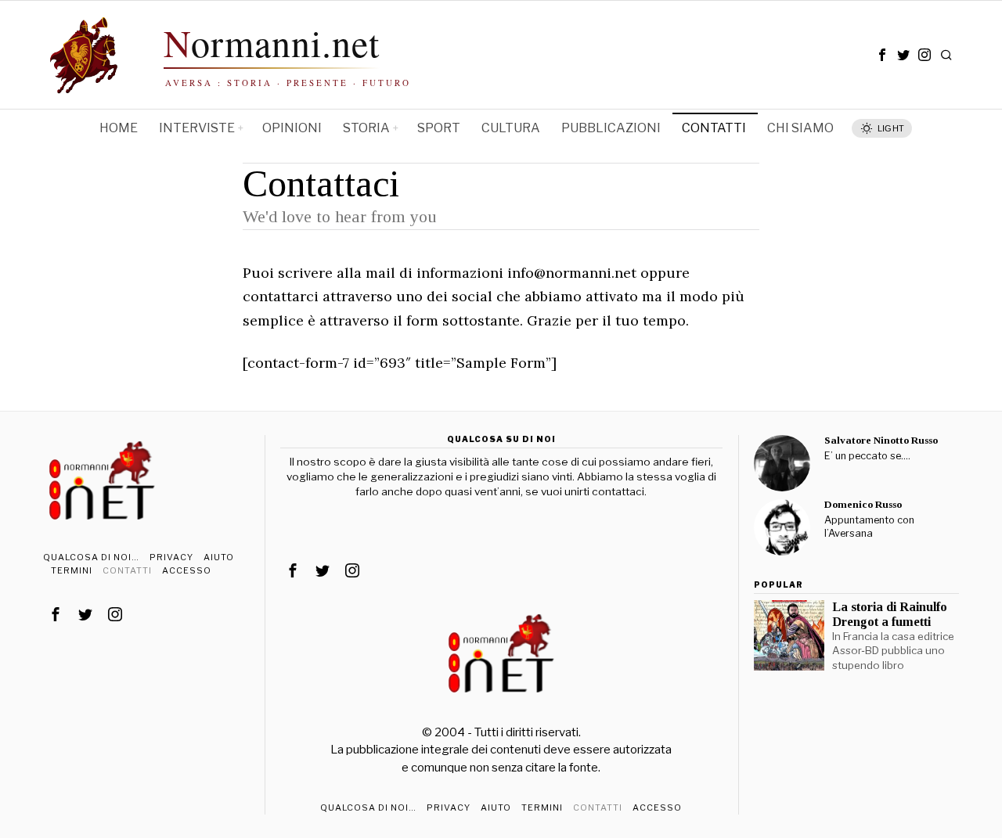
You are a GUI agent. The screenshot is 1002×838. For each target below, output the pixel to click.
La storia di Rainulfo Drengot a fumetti (889, 614)
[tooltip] (882, 54)
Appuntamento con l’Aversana (869, 526)
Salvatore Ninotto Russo (881, 440)
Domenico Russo (863, 504)
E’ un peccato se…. (867, 456)
